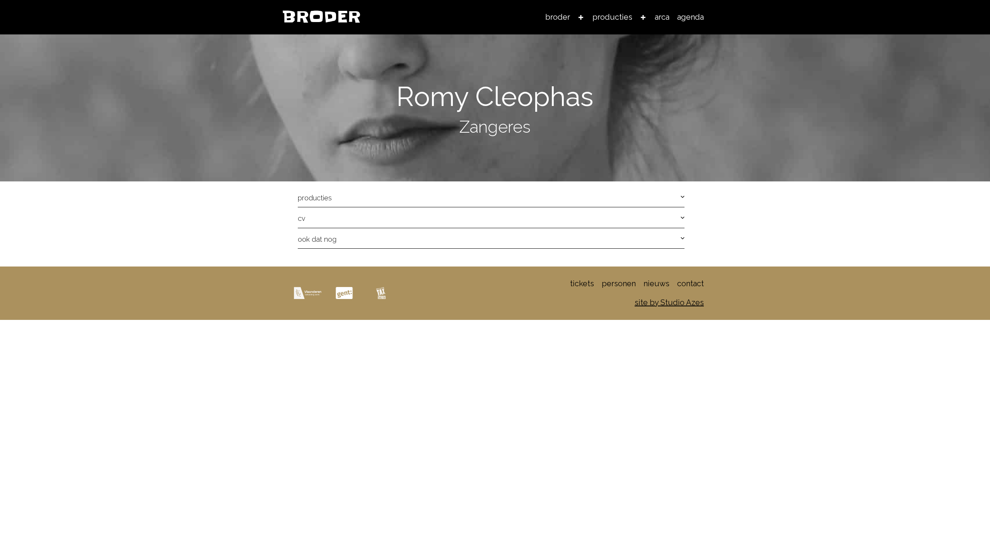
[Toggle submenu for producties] (643, 17)
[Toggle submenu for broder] (580, 17)
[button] (491, 198)
